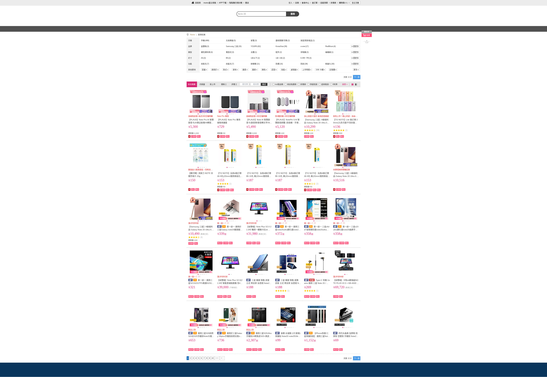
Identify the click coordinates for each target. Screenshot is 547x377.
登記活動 (355, 3)
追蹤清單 (324, 3)
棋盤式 (353, 84)
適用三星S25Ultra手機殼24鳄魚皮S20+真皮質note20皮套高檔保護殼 (259, 336)
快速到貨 (313, 84)
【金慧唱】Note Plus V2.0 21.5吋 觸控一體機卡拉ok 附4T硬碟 (259, 229)
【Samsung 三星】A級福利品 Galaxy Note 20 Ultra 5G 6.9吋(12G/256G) (316, 123)
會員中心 (305, 3)
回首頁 (198, 3)
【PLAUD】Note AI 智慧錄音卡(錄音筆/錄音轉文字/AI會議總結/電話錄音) (258, 123)
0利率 (335, 84)
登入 (290, 3)
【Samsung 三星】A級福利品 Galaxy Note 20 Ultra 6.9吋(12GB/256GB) (200, 229)
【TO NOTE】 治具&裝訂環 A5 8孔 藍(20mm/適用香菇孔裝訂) (316, 176)
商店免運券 (291, 84)
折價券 (333, 3)
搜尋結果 (201, 35)
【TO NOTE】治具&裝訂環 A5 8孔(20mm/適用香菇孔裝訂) (229, 176)
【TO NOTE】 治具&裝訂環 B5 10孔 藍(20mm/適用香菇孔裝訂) (258, 176)
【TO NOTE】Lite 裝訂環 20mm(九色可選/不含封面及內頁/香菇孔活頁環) (345, 123)
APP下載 (222, 3)
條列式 (356, 84)
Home (192, 35)
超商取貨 (325, 84)
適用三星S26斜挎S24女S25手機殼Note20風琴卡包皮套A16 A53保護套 (200, 336)
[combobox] (261, 14)
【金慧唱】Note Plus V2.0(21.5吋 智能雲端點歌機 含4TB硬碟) (229, 283)
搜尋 (293, 14)
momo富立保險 (210, 3)
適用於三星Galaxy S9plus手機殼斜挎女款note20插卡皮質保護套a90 (229, 336)
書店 (247, 3)
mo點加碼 (279, 84)
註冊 (297, 3)
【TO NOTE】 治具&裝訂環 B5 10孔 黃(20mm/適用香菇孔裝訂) (287, 176)
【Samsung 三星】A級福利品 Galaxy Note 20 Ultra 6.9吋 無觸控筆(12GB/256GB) (345, 176)
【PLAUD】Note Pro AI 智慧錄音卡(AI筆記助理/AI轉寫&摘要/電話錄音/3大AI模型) (201, 123)
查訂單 (315, 3)
